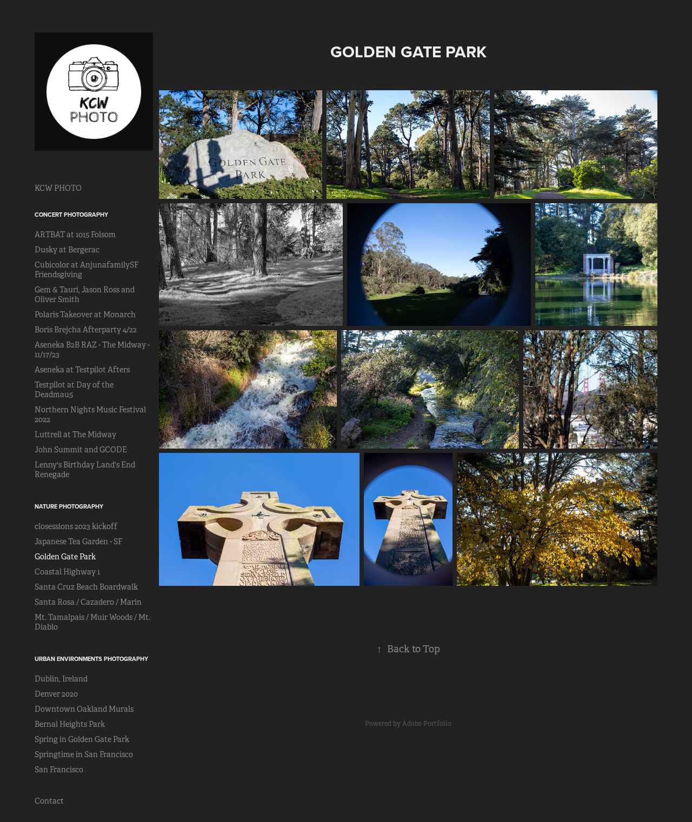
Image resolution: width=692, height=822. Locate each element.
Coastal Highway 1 (67, 572)
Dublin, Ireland (61, 679)
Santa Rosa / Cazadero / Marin (88, 602)
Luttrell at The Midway (75, 434)
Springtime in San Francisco (84, 754)
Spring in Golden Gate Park (82, 739)
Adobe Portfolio (426, 723)
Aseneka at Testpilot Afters (82, 370)
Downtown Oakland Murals (84, 709)
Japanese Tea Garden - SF (78, 541)
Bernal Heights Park (70, 724)
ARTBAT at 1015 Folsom (75, 234)
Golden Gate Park (65, 557)
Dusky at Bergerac (67, 250)
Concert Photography (71, 214)
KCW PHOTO (58, 188)
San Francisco (59, 769)
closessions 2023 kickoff (76, 526)
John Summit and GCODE (81, 450)
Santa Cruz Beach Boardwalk (86, 587)
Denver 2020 (56, 694)
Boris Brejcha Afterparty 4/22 (86, 330)
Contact (49, 801)
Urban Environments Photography (91, 658)
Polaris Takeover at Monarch (85, 314)
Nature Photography (69, 506)
